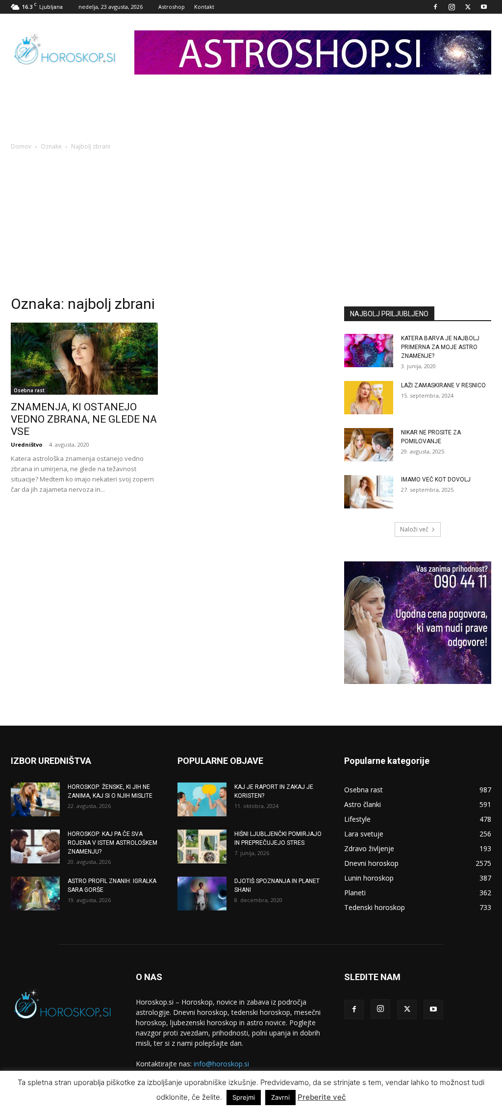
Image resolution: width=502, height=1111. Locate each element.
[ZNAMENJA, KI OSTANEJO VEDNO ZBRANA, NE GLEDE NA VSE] (84, 359)
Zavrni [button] (280, 1097)
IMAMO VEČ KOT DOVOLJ (436, 479)
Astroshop (171, 6)
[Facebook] (435, 7)
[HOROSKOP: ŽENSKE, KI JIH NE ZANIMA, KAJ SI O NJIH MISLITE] (35, 799)
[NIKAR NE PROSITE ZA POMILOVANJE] (368, 445)
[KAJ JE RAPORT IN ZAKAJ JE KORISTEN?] (201, 799)
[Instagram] (451, 7)
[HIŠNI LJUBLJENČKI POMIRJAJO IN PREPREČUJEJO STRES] (201, 846)
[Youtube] (484, 7)
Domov (21, 146)
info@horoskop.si (221, 1063)
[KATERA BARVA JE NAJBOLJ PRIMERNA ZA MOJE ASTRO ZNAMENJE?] (368, 351)
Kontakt (204, 6)
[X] (467, 7)
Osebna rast (29, 390)
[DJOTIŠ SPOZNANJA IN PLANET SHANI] (201, 893)
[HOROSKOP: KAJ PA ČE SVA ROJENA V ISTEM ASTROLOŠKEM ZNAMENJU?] (35, 846)
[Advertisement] (251, 225)
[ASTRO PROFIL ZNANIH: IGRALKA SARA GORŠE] (35, 893)
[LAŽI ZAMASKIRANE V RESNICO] (368, 398)
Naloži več (414, 529)
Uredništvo (26, 444)
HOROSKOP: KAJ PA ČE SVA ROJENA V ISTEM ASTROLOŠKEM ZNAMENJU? (112, 843)
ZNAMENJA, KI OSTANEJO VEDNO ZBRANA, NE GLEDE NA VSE (84, 419)
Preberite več (322, 1097)
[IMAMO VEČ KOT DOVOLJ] (368, 492)
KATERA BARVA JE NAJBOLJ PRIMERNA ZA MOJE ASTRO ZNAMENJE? (440, 347)
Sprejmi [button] (243, 1097)
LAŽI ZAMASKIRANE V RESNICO (443, 385)
